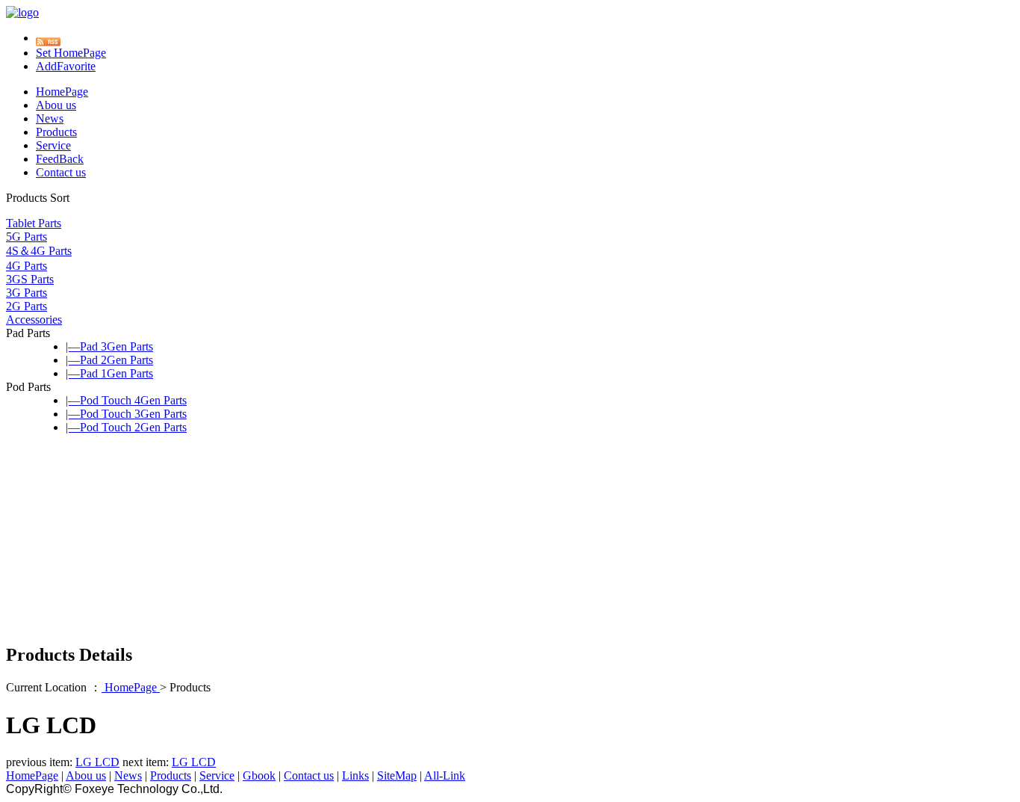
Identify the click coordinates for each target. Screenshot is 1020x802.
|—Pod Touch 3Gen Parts (126, 413)
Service (53, 145)
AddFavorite (66, 66)
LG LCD (97, 762)
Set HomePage (71, 52)
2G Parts (26, 306)
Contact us (61, 172)
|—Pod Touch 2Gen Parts (126, 427)
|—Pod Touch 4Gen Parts (126, 400)
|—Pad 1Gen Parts (109, 373)
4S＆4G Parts (39, 250)
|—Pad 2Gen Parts (109, 360)
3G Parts (26, 292)
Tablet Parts (33, 223)
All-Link (444, 775)
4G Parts (26, 265)
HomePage (62, 91)
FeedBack (60, 158)
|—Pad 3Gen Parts (109, 346)
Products (56, 132)
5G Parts (26, 236)
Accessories (34, 319)
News (49, 118)
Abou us (56, 105)
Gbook (259, 775)
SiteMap (397, 775)
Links (355, 775)
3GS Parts (30, 279)
